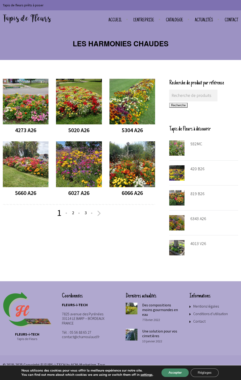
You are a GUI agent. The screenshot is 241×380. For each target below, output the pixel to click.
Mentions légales (206, 306)
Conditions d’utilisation (210, 313)
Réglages (205, 372)
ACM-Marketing (83, 364)
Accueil (115, 20)
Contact (231, 20)
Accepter (175, 372)
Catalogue (174, 20)
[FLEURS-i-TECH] (27, 19)
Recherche (178, 105)
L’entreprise (143, 20)
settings (147, 375)
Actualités (204, 20)
